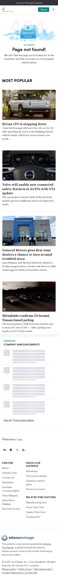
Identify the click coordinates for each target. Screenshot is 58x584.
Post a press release (23, 420)
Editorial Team (9, 472)
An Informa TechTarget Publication (29, 3)
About (5, 468)
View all (7, 420)
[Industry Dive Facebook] (11, 450)
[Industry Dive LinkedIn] (4, 450)
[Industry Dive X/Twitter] (17, 450)
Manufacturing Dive (36, 502)
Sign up (43, 9)
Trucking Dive (33, 516)
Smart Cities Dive (35, 507)
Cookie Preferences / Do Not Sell (19, 572)
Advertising (31, 471)
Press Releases (10, 495)
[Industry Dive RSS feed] (23, 450)
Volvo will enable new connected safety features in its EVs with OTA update (28, 188)
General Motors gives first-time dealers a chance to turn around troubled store (27, 254)
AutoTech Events (11, 508)
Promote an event (35, 489)
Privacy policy (9, 569)
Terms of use (25, 569)
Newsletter (7, 482)
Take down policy (43, 569)
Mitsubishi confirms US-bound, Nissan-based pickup (26, 317)
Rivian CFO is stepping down (24, 124)
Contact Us (8, 477)
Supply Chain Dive (35, 512)
